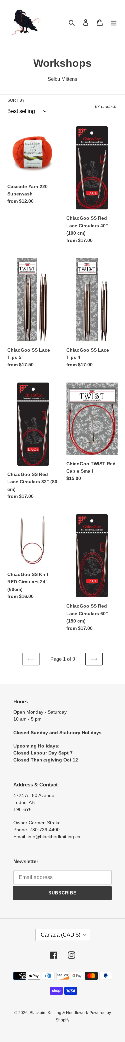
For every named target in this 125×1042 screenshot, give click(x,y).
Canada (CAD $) (60, 935)
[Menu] (114, 22)
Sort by (16, 100)
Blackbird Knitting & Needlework (59, 1012)
